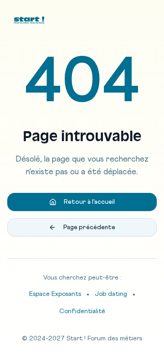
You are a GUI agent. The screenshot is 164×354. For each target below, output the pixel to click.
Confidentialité (82, 311)
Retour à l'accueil (89, 202)
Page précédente (89, 227)
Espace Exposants (55, 294)
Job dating (111, 294)
